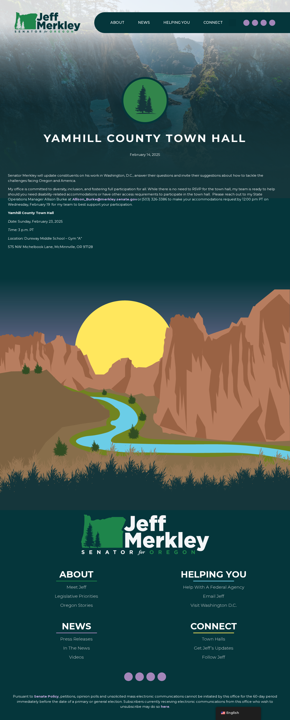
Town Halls (213, 639)
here (165, 706)
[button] (232, 22)
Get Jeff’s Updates (213, 648)
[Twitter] (272, 23)
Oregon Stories (76, 605)
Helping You (176, 22)
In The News (76, 648)
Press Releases (76, 639)
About (117, 22)
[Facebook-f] (246, 23)
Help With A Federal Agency (213, 587)
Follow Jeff (213, 657)
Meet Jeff (76, 587)
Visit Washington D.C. (214, 605)
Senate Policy (46, 696)
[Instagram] (255, 23)
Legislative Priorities (76, 596)
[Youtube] (264, 23)
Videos (76, 657)
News (144, 22)
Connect (213, 22)
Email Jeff (213, 596)
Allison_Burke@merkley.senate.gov (104, 199)
